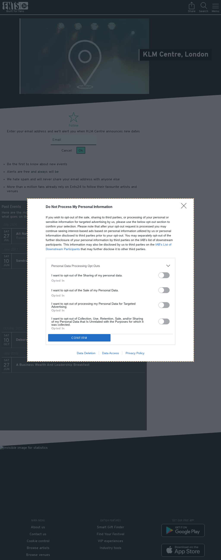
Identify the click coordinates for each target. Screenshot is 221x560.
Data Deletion (86, 353)
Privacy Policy (135, 353)
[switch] (164, 275)
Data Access (110, 353)
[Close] (185, 207)
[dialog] (110, 280)
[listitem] (110, 265)
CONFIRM (79, 337)
